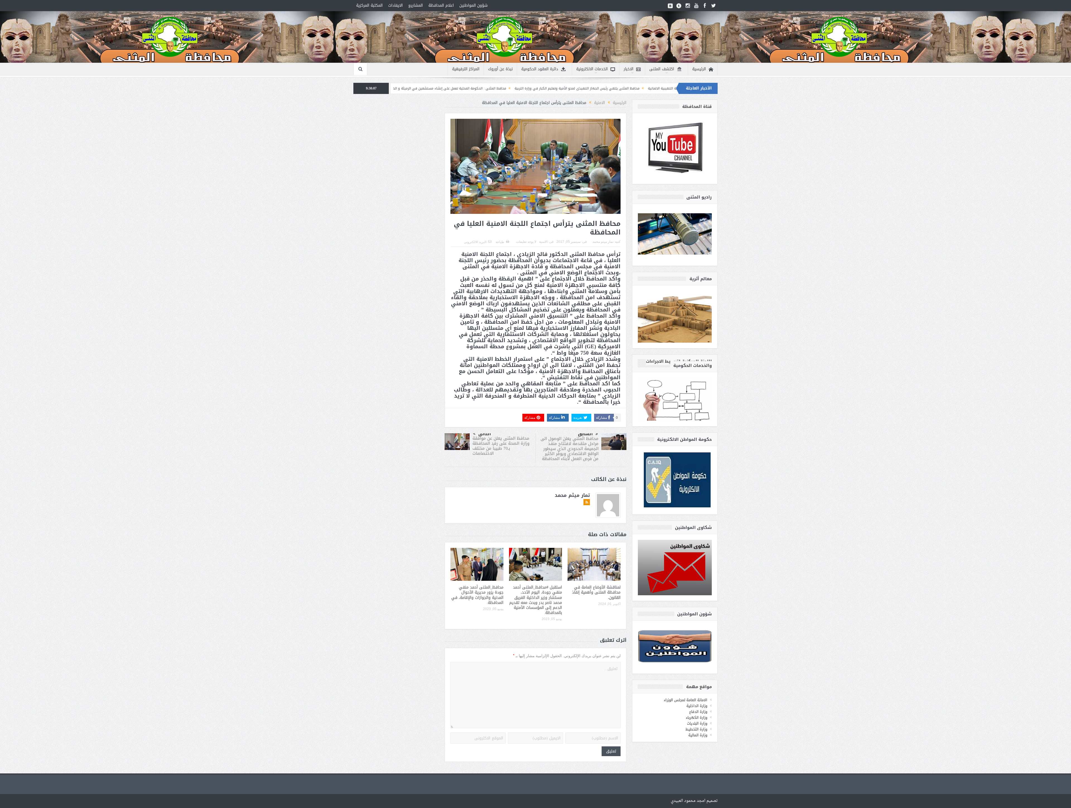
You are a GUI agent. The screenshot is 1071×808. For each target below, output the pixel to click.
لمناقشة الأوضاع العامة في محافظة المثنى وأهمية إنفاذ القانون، (596, 592)
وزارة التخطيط (696, 729)
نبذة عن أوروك (500, 69)
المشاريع (415, 5)
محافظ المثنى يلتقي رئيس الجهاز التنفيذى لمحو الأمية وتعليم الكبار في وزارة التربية (659, 88)
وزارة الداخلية (696, 705)
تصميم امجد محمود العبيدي (694, 801)
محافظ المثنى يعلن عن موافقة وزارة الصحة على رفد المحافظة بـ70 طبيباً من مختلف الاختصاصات (500, 445)
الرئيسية (699, 69)
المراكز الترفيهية (465, 69)
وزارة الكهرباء (696, 717)
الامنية (543, 242)
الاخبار (628, 69)
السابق (585, 434)
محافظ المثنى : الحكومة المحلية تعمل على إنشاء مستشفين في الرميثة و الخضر (530, 88)
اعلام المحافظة (441, 5)
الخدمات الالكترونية (592, 69)
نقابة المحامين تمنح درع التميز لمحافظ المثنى (431, 88)
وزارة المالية (697, 735)
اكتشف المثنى (661, 69)
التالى (484, 434)
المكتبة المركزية (369, 5)
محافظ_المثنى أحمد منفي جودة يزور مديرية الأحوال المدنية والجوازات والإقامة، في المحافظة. (477, 595)
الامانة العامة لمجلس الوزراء (685, 699)
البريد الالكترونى (475, 242)
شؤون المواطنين (473, 5)
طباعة (500, 242)
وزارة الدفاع (698, 711)
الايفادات (395, 5)
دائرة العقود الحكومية (539, 69)
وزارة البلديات (697, 723)
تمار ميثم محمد (602, 242)
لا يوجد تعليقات (526, 242)
